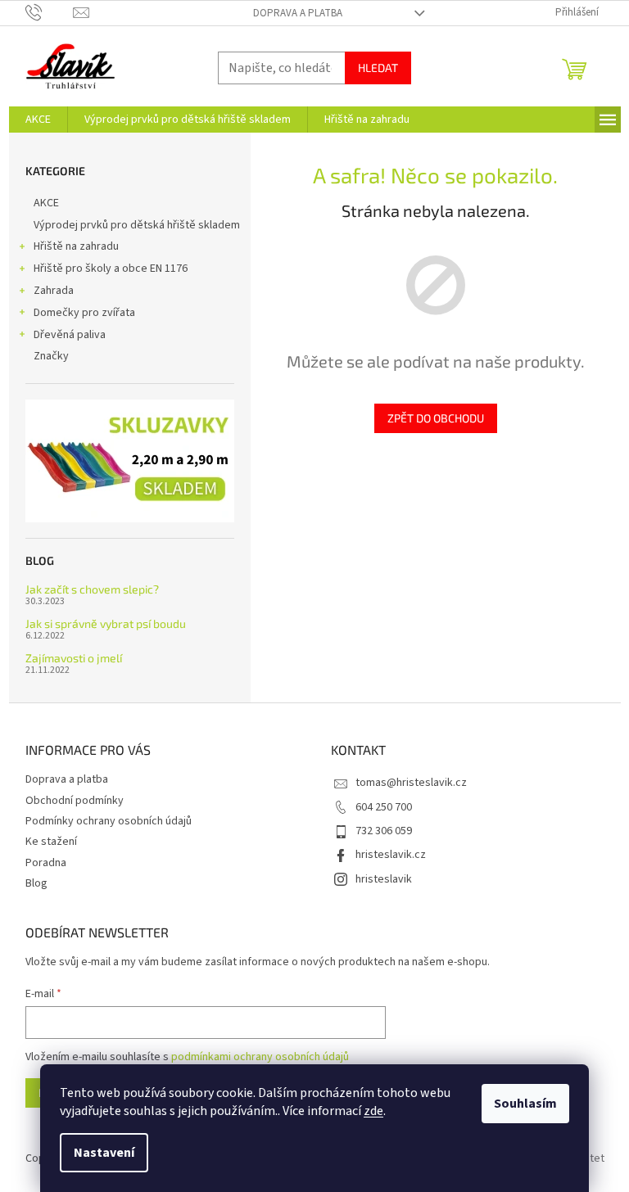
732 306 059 (383, 831)
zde (373, 1111)
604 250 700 (383, 807)
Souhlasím (525, 1104)
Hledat (378, 67)
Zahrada (54, 290)
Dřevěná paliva (70, 335)
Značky (51, 356)
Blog (36, 883)
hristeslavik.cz (390, 855)
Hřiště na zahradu (76, 246)
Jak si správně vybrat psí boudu (105, 623)
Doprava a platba (297, 13)
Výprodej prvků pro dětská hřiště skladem (137, 225)
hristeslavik (383, 879)
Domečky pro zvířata (84, 313)
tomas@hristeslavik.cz (411, 782)
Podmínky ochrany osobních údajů (108, 821)
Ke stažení (51, 841)
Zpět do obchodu (435, 418)
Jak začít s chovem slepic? (92, 589)
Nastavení (104, 1153)
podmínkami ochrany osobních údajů (260, 1057)
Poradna (45, 863)
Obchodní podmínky (74, 800)
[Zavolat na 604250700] (49, 12)
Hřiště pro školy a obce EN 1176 (111, 268)
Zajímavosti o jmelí (73, 658)
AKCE (46, 203)
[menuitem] (38, 119)
